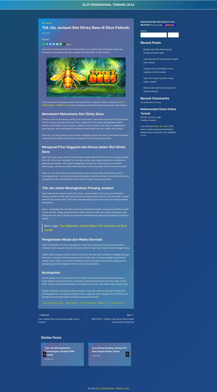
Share (68, 44)
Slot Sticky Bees (117, 303)
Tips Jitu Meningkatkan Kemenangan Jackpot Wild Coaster (59, 351)
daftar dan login (160, 126)
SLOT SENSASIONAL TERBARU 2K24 (94, 303)
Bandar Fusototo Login (150, 117)
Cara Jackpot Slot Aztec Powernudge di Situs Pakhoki (59, 318)
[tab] (81, 367)
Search (143, 31)
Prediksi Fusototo (148, 120)
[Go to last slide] (44, 354)
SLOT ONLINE (47, 23)
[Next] (127, 354)
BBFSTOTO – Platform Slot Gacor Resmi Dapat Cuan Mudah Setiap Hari (113, 318)
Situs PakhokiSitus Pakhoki (53, 303)
